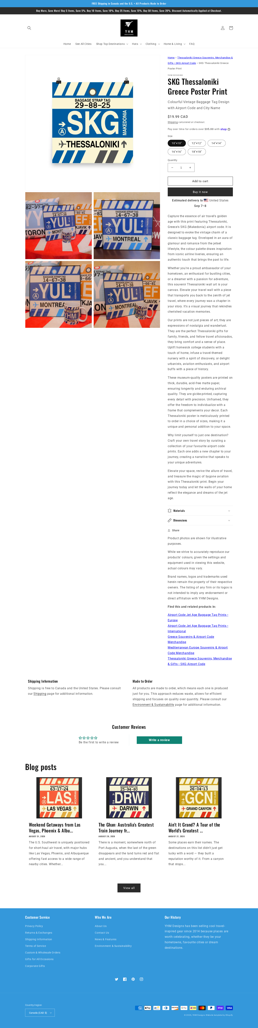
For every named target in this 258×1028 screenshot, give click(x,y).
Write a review (159, 740)
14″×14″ (217, 143)
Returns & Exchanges (38, 932)
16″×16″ (177, 151)
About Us (101, 926)
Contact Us (102, 932)
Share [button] (175, 530)
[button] (29, 28)
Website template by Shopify (219, 1015)
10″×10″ (177, 143)
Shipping (173, 122)
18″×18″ (197, 151)
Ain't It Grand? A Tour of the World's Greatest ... (194, 827)
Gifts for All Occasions (39, 959)
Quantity (172, 160)
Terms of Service (35, 945)
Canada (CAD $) (38, 1012)
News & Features (105, 939)
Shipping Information (38, 939)
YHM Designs (198, 1015)
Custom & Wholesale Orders (42, 952)
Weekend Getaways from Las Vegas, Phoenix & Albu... (55, 827)
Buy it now (200, 192)
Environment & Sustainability (153, 704)
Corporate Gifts (35, 965)
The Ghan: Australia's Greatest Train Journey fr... (126, 827)
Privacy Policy (34, 926)
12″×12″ (197, 143)
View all (129, 888)
